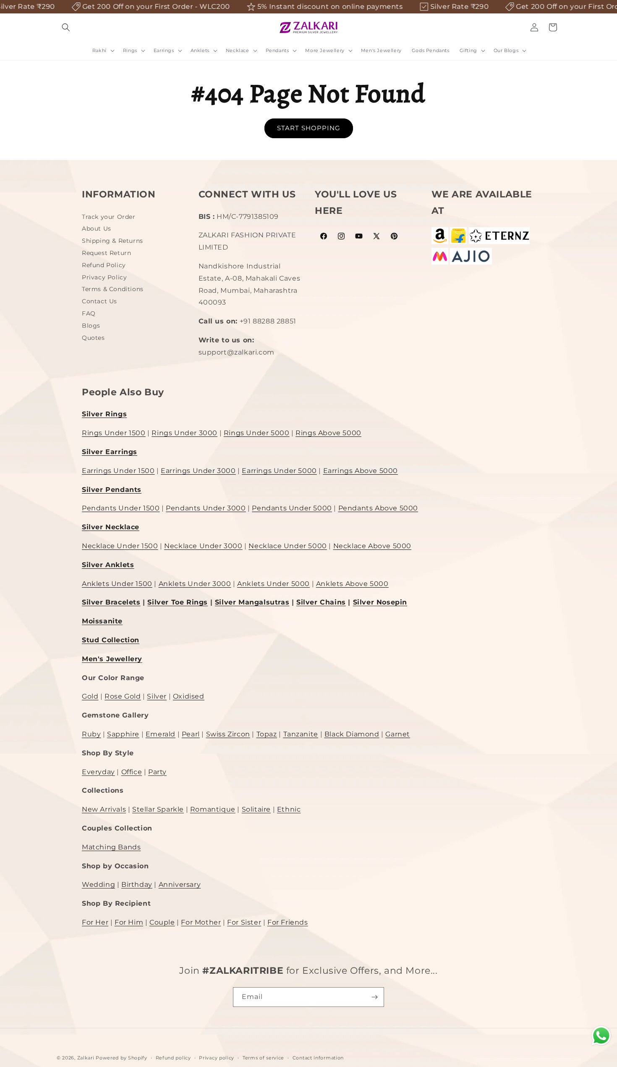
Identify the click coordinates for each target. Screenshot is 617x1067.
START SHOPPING (308, 128)
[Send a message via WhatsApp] (601, 1035)
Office (131, 772)
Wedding (98, 884)
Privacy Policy (104, 277)
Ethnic (289, 809)
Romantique (212, 809)
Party (157, 772)
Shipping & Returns (112, 240)
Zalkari (85, 1058)
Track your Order (109, 218)
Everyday (98, 772)
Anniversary (180, 884)
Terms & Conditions (113, 289)
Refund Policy (104, 265)
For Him (129, 922)
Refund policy (173, 1058)
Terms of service (263, 1058)
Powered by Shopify (121, 1058)
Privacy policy (216, 1058)
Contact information (318, 1058)
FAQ (89, 313)
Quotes (93, 338)
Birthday (136, 884)
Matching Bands (111, 847)
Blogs (91, 325)
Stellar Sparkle (158, 809)
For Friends (287, 922)
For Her (95, 922)
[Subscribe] (374, 997)
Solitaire (256, 809)
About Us (96, 228)
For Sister (244, 922)
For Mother (201, 922)
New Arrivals (104, 809)
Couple (162, 922)
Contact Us (99, 301)
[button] (66, 27)
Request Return (106, 253)
